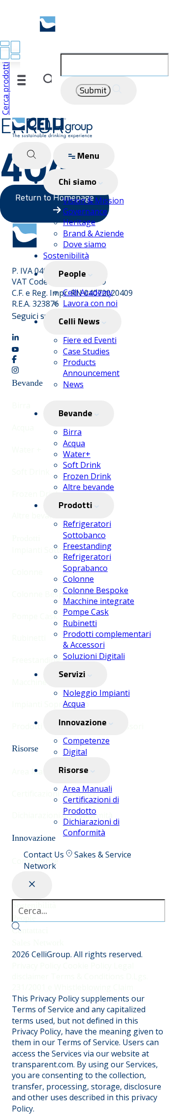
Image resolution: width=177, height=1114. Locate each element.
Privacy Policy (37, 965)
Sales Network (38, 942)
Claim (123, 987)
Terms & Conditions (88, 976)
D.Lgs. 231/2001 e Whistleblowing (80, 982)
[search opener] (31, 155)
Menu (87, 155)
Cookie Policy (88, 965)
